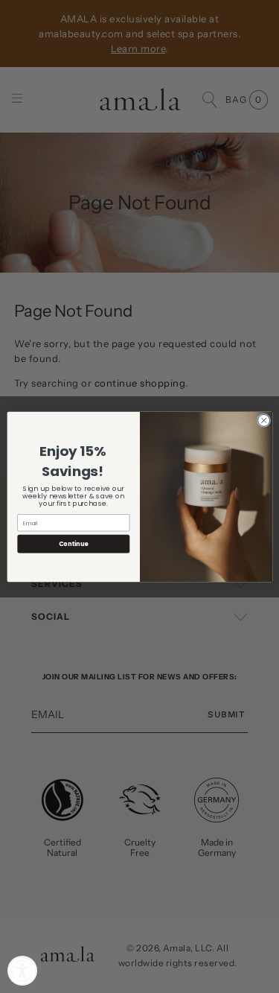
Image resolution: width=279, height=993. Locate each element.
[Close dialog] (263, 420)
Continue (73, 543)
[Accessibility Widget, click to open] (22, 971)
